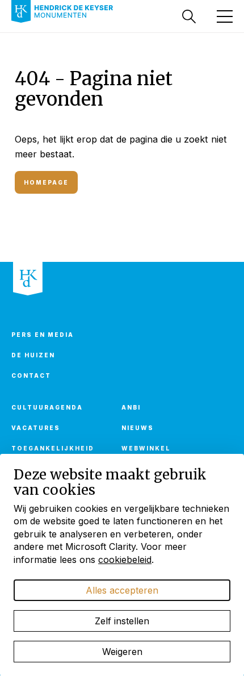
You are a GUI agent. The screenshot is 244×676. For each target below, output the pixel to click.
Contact (31, 375)
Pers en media (42, 334)
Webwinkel (146, 448)
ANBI (131, 407)
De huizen (33, 355)
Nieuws (137, 427)
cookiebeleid (125, 559)
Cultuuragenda (47, 407)
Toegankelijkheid (52, 448)
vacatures (35, 427)
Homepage (46, 182)
